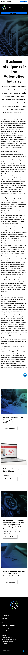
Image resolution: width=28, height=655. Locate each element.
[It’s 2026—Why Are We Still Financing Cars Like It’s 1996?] (14, 401)
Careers (4, 623)
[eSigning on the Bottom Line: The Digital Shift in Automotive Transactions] (14, 555)
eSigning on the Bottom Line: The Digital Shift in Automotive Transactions (14, 573)
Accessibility (5, 631)
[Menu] (22, 7)
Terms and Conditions (8, 625)
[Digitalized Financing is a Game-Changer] (14, 452)
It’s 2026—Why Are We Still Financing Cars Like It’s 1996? (13, 419)
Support (4, 618)
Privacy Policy (6, 628)
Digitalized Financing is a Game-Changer (12, 470)
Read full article (11, 428)
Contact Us (5, 615)
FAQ (3, 613)
